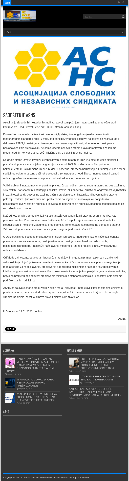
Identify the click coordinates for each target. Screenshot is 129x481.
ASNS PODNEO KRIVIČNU (25, 2)
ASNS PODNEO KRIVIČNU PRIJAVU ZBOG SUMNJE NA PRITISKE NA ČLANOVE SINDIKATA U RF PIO (38, 397)
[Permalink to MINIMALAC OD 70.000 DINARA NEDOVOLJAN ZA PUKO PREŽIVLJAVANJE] (10, 387)
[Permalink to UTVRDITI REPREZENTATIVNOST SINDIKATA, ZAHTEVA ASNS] (74, 384)
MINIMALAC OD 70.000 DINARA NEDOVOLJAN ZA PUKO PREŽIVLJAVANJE (35, 382)
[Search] (123, 16)
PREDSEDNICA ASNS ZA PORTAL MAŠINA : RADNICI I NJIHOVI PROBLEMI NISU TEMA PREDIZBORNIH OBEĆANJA (100, 364)
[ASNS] (19, 19)
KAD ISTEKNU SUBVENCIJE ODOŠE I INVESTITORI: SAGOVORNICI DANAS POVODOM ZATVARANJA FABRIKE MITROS (95, 392)
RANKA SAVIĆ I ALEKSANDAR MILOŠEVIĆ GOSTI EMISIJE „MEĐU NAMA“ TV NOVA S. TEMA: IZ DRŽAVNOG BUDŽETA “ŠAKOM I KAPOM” (32, 365)
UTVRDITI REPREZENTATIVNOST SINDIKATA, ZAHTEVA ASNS (100, 378)
